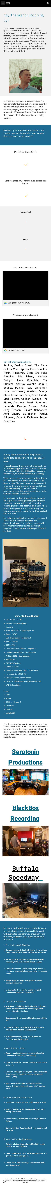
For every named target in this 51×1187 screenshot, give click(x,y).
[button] (3, 3)
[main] (25, 31)
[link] (25, 288)
